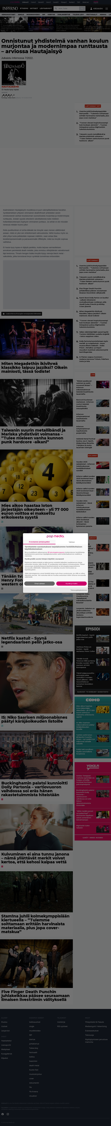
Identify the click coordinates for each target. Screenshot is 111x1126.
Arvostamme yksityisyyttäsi (39, 542)
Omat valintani (39, 583)
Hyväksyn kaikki (71, 583)
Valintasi (72, 542)
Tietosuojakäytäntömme (79, 590)
